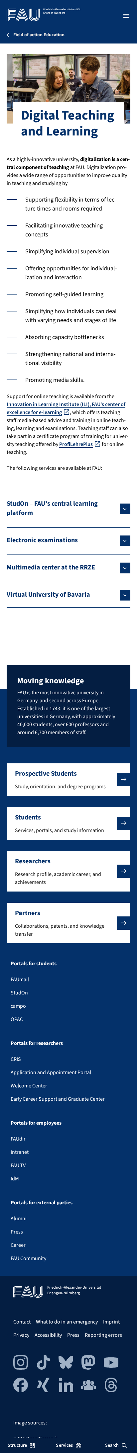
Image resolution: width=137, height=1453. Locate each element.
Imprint (111, 1321)
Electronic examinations (42, 540)
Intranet (20, 1152)
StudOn (19, 992)
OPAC (17, 1019)
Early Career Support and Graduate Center (58, 1099)
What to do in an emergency (67, 1321)
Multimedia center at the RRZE (51, 567)
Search (112, 1445)
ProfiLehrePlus (76, 444)
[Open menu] (126, 16)
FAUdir (18, 1139)
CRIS (16, 1059)
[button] (68, 779)
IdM (15, 1178)
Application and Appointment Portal (51, 1072)
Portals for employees (36, 1123)
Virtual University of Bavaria (48, 594)
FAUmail (20, 979)
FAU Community (28, 1258)
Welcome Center (29, 1085)
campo (18, 1006)
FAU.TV (18, 1165)
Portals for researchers (37, 1043)
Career (18, 1245)
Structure (17, 1445)
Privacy (21, 1335)
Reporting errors (103, 1335)
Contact (22, 1321)
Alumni (19, 1218)
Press (17, 1232)
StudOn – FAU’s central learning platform (52, 508)
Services (64, 1445)
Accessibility (48, 1335)
